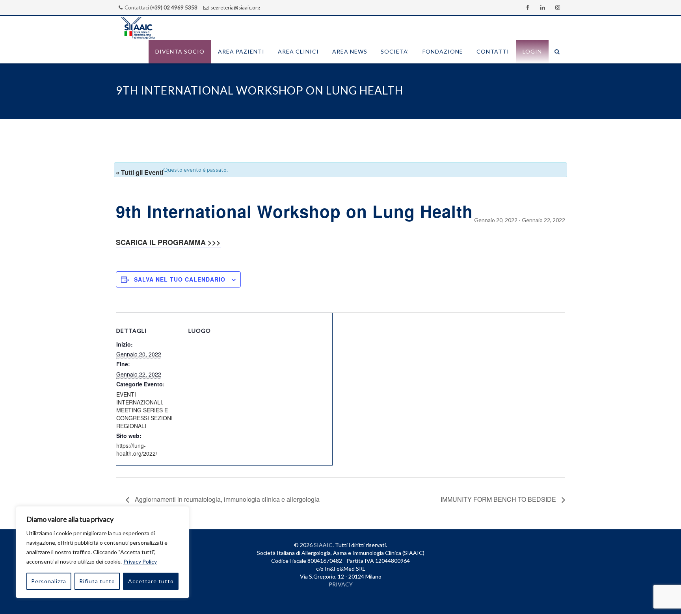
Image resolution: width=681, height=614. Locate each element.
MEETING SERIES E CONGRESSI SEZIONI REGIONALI (144, 418)
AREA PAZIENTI (241, 51)
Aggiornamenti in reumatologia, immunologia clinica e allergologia (226, 499)
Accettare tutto (151, 581)
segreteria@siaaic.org (235, 7)
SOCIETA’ (395, 51)
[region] (102, 552)
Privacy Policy (140, 561)
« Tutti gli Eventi (139, 172)
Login (532, 51)
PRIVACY (341, 584)
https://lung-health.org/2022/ (136, 449)
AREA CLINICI (298, 51)
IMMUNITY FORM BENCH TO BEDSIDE (499, 499)
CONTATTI (492, 51)
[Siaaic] (138, 28)
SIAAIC (323, 545)
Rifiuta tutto (97, 581)
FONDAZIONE (442, 51)
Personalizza (48, 581)
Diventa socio (180, 51)
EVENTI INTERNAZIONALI (139, 398)
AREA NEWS (349, 51)
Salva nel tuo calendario (179, 279)
